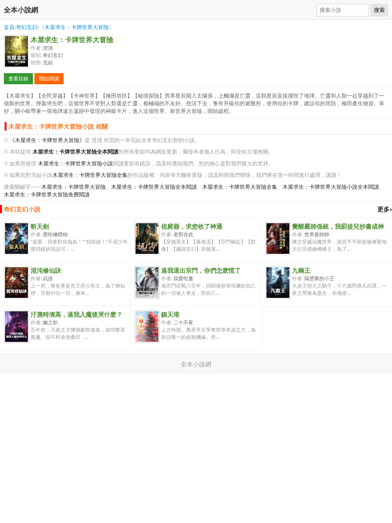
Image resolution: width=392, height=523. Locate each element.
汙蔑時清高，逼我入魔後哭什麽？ (76, 314)
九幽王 (301, 270)
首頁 (9, 27)
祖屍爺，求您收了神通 (191, 226)
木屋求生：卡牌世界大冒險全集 (89, 174)
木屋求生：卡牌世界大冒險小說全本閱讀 (331, 186)
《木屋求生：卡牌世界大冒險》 (47, 140)
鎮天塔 (170, 314)
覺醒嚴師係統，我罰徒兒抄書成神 (338, 226)
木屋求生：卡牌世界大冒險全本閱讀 (154, 186)
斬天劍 (40, 226)
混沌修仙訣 (46, 270)
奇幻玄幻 (27, 27)
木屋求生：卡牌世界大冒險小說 (75, 163)
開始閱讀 (49, 78)
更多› (384, 209)
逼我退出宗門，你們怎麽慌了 (201, 270)
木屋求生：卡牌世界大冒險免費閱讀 (47, 194)
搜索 (379, 10)
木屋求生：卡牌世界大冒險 (76, 27)
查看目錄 (18, 78)
